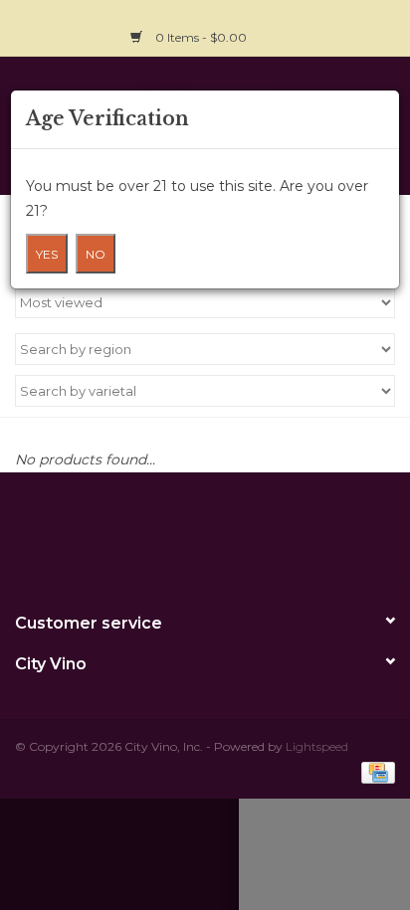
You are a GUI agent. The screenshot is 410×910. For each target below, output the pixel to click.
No (95, 254)
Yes (47, 254)
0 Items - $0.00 (201, 37)
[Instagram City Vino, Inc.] (379, 26)
